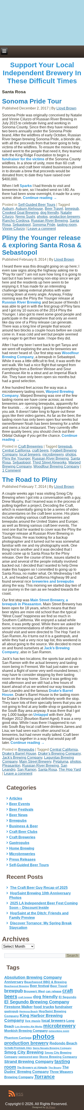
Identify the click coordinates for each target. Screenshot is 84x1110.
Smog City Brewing (24, 1052)
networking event (59, 1031)
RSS (19, 1094)
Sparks (26, 186)
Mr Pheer (50, 1107)
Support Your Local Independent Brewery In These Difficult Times (42, 73)
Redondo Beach (63, 1043)
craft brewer (25, 997)
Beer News (18, 815)
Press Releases (22, 859)
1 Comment (11, 470)
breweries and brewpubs (53, 581)
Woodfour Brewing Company (56, 466)
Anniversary (13, 982)
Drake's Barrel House (19, 753)
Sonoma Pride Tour (32, 101)
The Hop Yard (70, 769)
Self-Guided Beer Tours (36, 205)
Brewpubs (26, 749)
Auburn (8, 208)
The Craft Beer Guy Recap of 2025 (39, 888)
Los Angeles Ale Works (28, 1026)
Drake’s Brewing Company (59, 753)
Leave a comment (42, 228)
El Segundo (67, 997)
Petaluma (60, 761)
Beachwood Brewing (16, 986)
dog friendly (49, 212)
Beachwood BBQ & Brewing (45, 982)
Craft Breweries (30, 446)
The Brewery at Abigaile (32, 1067)
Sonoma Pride (43, 224)
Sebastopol (22, 224)
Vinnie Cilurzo (13, 228)
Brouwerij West (34, 991)
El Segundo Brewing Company (36, 1001)
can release (53, 991)
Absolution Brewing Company (33, 977)
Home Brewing (21, 848)
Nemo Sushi (25, 216)
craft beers (40, 450)
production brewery (65, 216)
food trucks (44, 1007)
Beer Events (19, 804)
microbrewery (53, 454)
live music (33, 1021)
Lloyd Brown (66, 108)
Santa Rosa (47, 769)
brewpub (72, 208)
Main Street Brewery (35, 761)
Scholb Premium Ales (18, 1048)
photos (42, 216)
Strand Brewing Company (29, 1061)
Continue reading (40, 198)
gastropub (11, 1011)
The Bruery (54, 1067)
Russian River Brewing (49, 220)
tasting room (67, 224)
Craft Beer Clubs (23, 832)
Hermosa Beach (28, 1011)
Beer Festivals (21, 809)
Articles (15, 798)
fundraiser (63, 1007)
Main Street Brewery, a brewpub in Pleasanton (35, 602)
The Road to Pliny (29, 479)
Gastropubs (19, 843)
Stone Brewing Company (58, 1056)
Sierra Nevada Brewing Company (52, 1048)
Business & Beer (23, 826)
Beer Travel (54, 208)
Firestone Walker (18, 1007)
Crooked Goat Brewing (20, 212)
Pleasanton (11, 765)
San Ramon (26, 769)
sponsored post (28, 1056)
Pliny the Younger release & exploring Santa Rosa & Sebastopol (42, 245)
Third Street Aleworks (49, 462)
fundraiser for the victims (23, 159)
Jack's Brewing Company (22, 757)
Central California (16, 450)
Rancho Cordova (15, 220)
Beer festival (39, 986)
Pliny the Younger (16, 458)
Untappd (40, 715)
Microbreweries (22, 854)
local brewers (30, 454)
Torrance (44, 1076)
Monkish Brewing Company (26, 1031)
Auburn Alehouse (29, 208)
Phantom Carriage (18, 1037)
